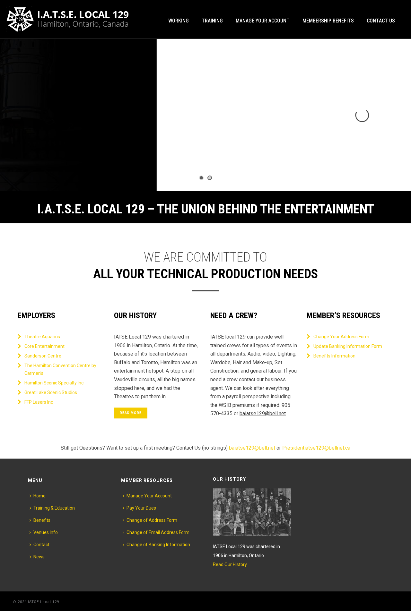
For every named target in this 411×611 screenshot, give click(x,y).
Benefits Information (334, 355)
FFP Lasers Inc (38, 402)
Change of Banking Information (158, 544)
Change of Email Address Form (158, 532)
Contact (41, 544)
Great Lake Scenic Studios (50, 392)
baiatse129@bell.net (263, 413)
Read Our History (230, 564)
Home (39, 495)
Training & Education (54, 508)
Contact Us (381, 21)
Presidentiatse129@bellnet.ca (316, 448)
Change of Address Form (152, 520)
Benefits (41, 520)
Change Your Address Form (341, 336)
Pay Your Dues (141, 508)
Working (178, 21)
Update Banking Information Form (347, 346)
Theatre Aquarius (42, 336)
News (39, 556)
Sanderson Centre (42, 355)
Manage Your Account (263, 21)
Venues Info (45, 532)
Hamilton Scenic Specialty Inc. (54, 382)
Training (212, 21)
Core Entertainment (44, 346)
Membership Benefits (328, 21)
